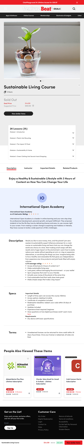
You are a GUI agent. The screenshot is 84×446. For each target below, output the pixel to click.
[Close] (77, 3)
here (29, 314)
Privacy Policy (43, 430)
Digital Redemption (45, 419)
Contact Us (42, 424)
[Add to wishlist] (79, 85)
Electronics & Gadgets (63, 15)
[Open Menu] (6, 9)
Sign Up (10, 428)
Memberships (45, 15)
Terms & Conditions (66, 419)
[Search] (74, 9)
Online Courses (29, 15)
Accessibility (63, 421)
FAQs (40, 427)
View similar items (18, 113)
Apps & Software (11, 15)
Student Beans (64, 429)
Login (40, 421)
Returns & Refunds (65, 416)
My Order (41, 416)
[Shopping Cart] (78, 8)
